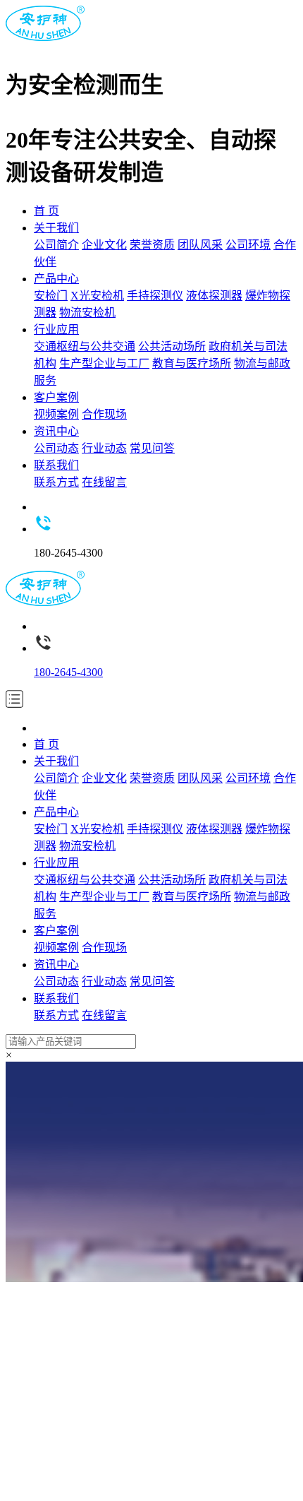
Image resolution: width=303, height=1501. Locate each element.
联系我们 (56, 465)
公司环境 (248, 245)
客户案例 (56, 397)
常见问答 (152, 448)
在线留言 (104, 482)
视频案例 (56, 414)
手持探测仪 (155, 296)
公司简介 (56, 245)
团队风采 (200, 245)
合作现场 (104, 414)
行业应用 (56, 330)
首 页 (46, 211)
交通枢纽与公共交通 (84, 346)
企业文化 (104, 245)
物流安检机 (87, 313)
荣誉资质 (152, 245)
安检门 (51, 296)
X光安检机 (97, 296)
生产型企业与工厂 (104, 363)
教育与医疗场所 (191, 363)
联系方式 (56, 482)
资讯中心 (56, 431)
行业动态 (104, 448)
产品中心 (56, 279)
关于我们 (56, 228)
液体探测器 (214, 296)
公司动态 (56, 448)
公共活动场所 (172, 346)
